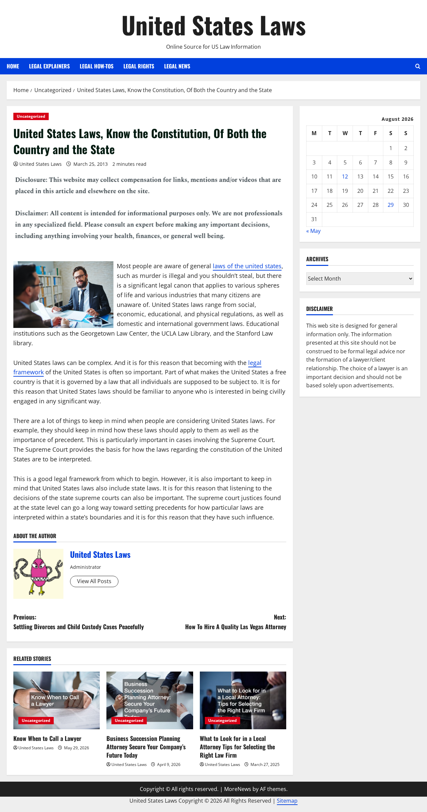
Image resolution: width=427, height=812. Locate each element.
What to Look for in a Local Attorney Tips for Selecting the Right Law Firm (237, 746)
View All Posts (94, 581)
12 (345, 176)
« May (313, 231)
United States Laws (213, 24)
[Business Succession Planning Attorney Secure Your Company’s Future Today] (149, 700)
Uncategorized (31, 116)
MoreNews (237, 789)
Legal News (177, 66)
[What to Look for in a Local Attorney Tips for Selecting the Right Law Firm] (243, 700)
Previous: (78, 622)
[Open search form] (417, 66)
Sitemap (287, 800)
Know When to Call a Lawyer (47, 738)
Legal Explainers (49, 66)
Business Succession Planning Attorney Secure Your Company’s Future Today (146, 746)
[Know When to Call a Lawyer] (56, 700)
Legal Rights (138, 66)
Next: (235, 622)
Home (13, 66)
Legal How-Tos (96, 66)
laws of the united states (247, 266)
